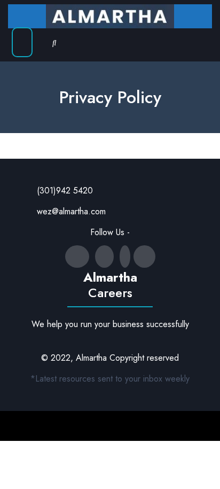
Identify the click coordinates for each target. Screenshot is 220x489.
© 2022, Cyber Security (89, 425)
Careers (110, 292)
